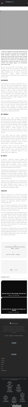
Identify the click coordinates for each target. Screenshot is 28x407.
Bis (2, 368)
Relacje (10, 388)
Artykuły (9, 383)
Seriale (2, 360)
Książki (2, 362)
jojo (2, 238)
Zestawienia (10, 391)
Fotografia (22, 401)
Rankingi (10, 387)
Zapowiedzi (14, 401)
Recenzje (10, 390)
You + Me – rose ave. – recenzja (13, 253)
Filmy (2, 364)
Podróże (22, 397)
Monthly (22, 395)
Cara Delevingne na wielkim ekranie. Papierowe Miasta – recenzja (15, 247)
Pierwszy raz (9, 386)
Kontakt (6, 335)
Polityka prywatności (19, 335)
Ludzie (22, 398)
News (9, 384)
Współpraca (11, 335)
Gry (2, 366)
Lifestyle (22, 394)
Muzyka (3, 358)
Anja (8, 34)
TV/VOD (18, 391)
